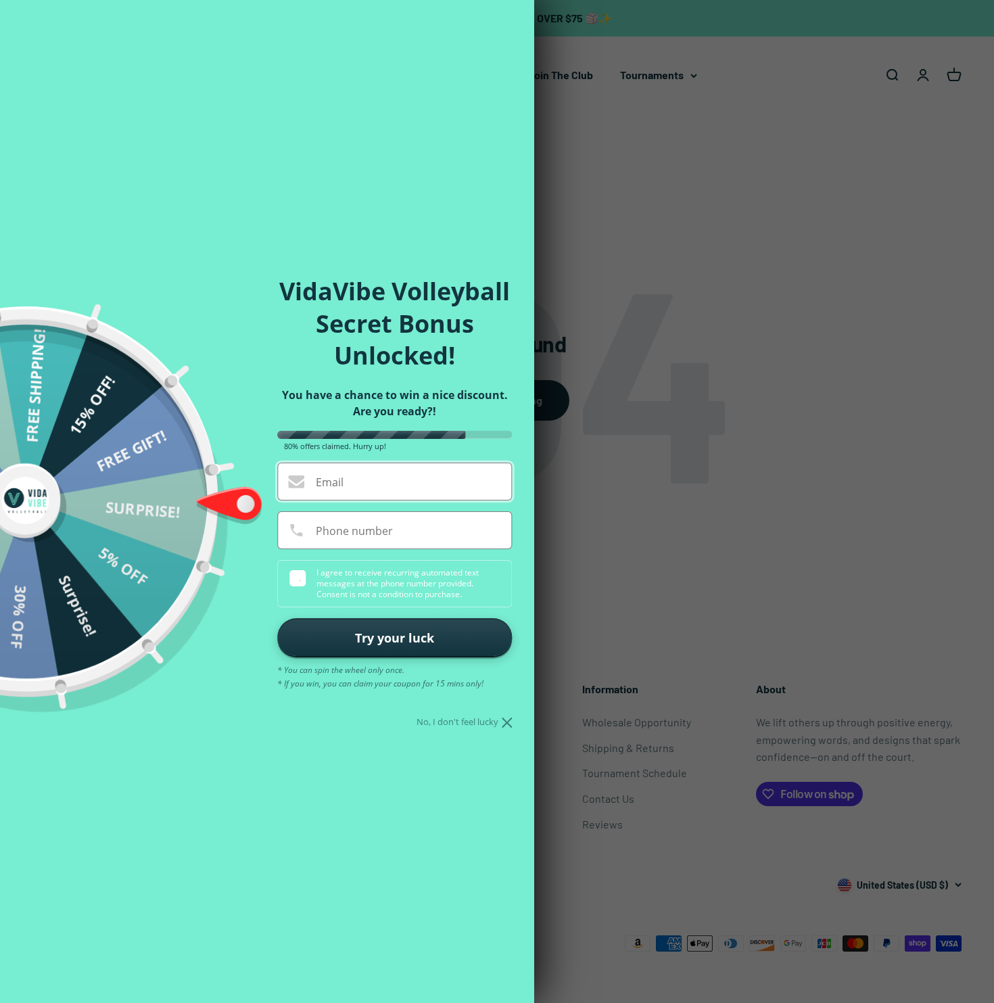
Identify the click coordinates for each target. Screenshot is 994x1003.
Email (330, 482)
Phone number (354, 531)
